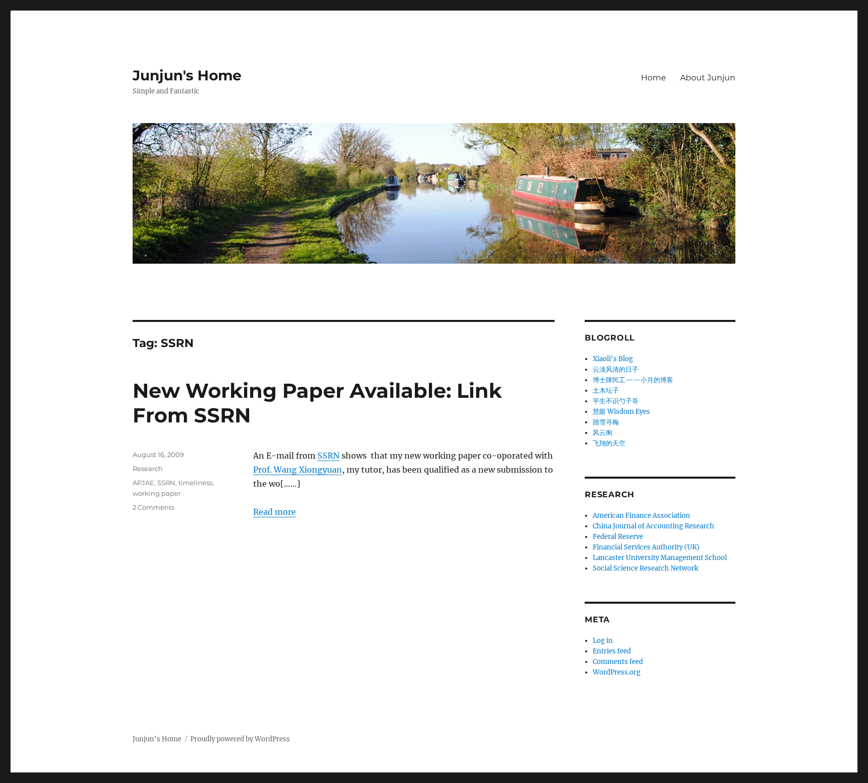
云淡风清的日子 (615, 369)
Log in (603, 640)
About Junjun (707, 77)
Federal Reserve (618, 536)
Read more (274, 512)
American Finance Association (641, 515)
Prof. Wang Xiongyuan (297, 470)
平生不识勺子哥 (615, 401)
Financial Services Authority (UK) (646, 547)
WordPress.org (616, 672)
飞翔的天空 (609, 443)
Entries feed (612, 651)
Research (148, 469)
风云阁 (602, 432)
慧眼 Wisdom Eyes (621, 411)
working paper (157, 493)
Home (653, 77)
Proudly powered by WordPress (240, 739)
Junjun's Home (187, 75)
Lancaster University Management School (660, 557)
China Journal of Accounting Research (653, 526)
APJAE (143, 483)
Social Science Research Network (645, 568)
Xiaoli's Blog (613, 359)
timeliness (195, 483)
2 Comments (153, 507)
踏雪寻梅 (606, 422)
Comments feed (618, 661)
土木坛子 (606, 390)
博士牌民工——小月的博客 (633, 380)
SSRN (328, 456)
